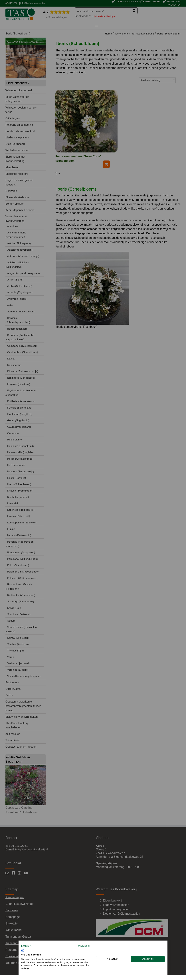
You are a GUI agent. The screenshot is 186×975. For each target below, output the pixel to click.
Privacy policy (83, 946)
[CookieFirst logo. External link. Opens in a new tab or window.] (22, 950)
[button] (26, 946)
